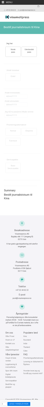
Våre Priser (9, 336)
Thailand (26, 347)
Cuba (25, 351)
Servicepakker (11, 381)
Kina (25, 336)
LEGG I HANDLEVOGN (18, 404)
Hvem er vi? (10, 340)
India (25, 343)
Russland (27, 340)
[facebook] (38, 7)
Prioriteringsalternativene (33, 358)
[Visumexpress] (15, 16)
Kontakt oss (10, 343)
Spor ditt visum (11, 371)
